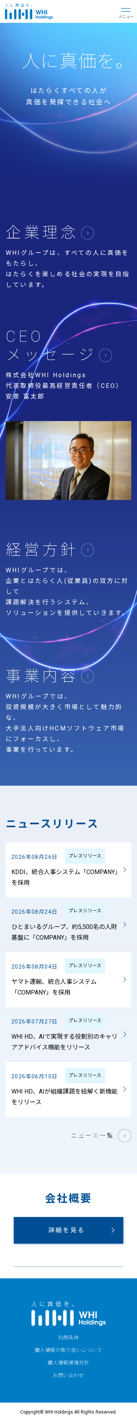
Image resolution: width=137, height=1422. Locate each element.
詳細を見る (66, 1230)
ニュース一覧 (92, 1135)
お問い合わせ (68, 1375)
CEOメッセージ (51, 346)
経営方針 (42, 550)
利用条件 (68, 1337)
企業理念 (42, 233)
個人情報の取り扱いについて (68, 1350)
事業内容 (42, 676)
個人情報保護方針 (68, 1363)
